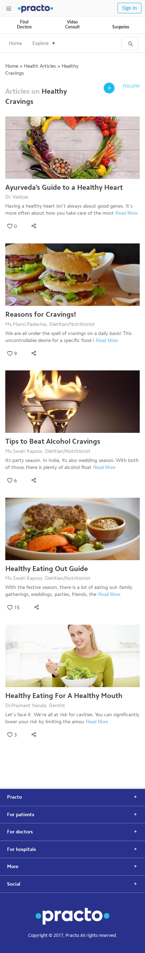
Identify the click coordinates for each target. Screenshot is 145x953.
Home (15, 43)
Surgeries (120, 27)
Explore (40, 43)
